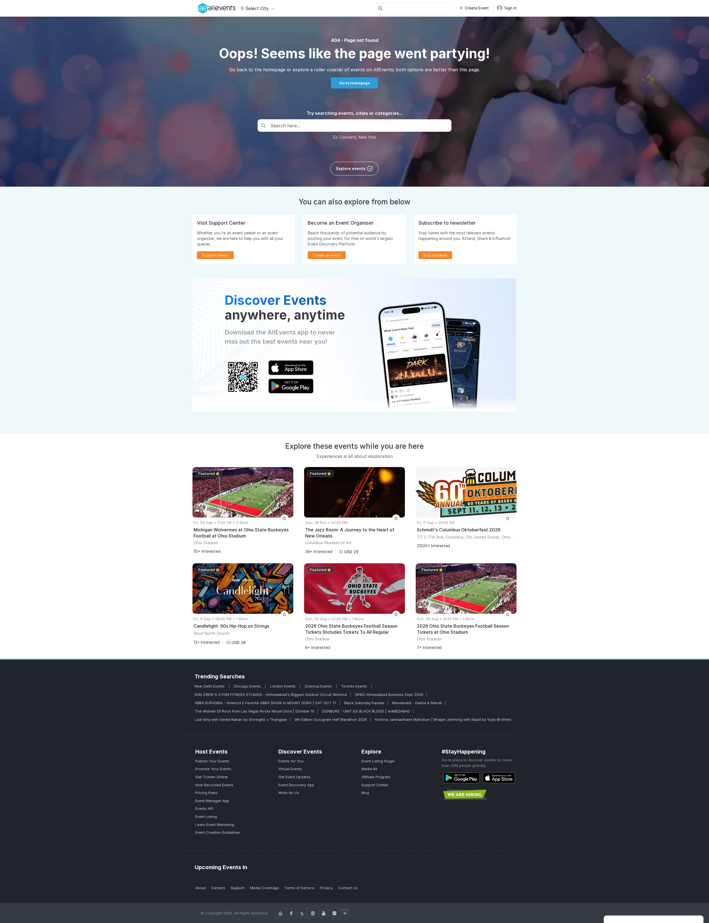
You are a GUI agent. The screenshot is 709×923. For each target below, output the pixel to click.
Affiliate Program (375, 777)
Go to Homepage (354, 83)
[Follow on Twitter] (302, 912)
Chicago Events (248, 686)
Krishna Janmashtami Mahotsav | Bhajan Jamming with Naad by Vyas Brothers (443, 719)
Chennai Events (319, 686)
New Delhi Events (210, 686)
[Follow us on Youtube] (323, 912)
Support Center (374, 785)
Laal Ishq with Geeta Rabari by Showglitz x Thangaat (241, 719)
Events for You (291, 761)
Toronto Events (354, 686)
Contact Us (348, 888)
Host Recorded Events (214, 785)
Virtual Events (290, 769)
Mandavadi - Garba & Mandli (417, 703)
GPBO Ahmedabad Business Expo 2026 (389, 694)
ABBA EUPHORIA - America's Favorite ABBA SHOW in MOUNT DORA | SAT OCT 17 (265, 703)
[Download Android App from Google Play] (461, 777)
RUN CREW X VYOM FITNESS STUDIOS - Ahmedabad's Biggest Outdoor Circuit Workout (271, 694)
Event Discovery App (296, 785)
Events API (204, 808)
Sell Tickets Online (211, 777)
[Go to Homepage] (280, 912)
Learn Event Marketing (214, 824)
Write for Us (288, 792)
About (200, 888)
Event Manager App (212, 800)
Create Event (477, 8)
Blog (365, 792)
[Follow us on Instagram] (313, 912)
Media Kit (369, 769)
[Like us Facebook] (291, 912)
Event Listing (206, 816)
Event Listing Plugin (378, 761)
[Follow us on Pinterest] (334, 912)
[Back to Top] (345, 913)
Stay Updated (435, 255)
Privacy (326, 888)
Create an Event (327, 255)
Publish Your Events (212, 761)
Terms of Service (299, 888)
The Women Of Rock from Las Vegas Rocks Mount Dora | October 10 (254, 711)
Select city (257, 8)
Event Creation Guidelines (217, 832)
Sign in (510, 8)
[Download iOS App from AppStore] (498, 777)
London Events (283, 686)
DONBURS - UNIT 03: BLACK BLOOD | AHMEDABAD (366, 711)
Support (238, 888)
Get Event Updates (294, 777)
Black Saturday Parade (364, 703)
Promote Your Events (213, 769)
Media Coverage (264, 888)
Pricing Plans (206, 792)
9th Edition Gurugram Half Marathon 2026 (331, 719)
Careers (218, 888)
